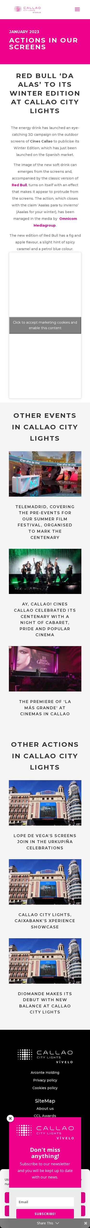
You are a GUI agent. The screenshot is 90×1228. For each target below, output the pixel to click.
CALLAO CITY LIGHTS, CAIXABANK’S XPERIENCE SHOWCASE (45, 921)
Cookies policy (45, 1088)
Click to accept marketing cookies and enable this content (45, 325)
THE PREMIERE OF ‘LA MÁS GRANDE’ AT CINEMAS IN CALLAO (45, 707)
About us (45, 1108)
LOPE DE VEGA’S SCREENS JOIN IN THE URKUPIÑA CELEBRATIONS (45, 841)
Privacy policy (45, 1080)
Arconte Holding (45, 1072)
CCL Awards (45, 1115)
